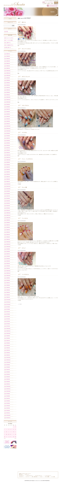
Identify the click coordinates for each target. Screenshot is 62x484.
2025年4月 (8, 87)
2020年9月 (8, 220)
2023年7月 (8, 138)
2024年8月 (8, 106)
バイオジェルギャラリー (29, 475)
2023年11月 (8, 128)
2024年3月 (8, 118)
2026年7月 (8, 53)
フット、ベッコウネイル (27, 158)
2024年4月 (8, 116)
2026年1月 (8, 68)
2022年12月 (8, 155)
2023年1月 (8, 152)
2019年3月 (8, 263)
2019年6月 (8, 256)
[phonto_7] (27, 65)
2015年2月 (8, 381)
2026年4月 (8, 61)
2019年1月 (8, 268)
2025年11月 (8, 73)
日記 (7, 31)
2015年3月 (8, 379)
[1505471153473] (27, 295)
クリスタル (24, 132)
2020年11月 (8, 215)
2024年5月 (8, 114)
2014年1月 (8, 412)
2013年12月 (8, 415)
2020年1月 (8, 239)
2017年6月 (8, 314)
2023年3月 (8, 147)
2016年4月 (8, 347)
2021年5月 (8, 200)
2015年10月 (8, 362)
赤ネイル (24, 22)
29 (13, 436)
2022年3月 (8, 176)
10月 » (15, 438)
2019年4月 (8, 261)
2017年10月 (8, 304)
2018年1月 (8, 297)
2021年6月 (8, 198)
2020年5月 (8, 229)
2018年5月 (8, 287)
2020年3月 (8, 234)
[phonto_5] (27, 149)
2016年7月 (8, 340)
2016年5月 (8, 345)
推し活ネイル (8, 47)
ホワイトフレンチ (26, 76)
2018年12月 (8, 270)
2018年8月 (8, 280)
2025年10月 (8, 75)
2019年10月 (8, 246)
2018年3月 (8, 292)
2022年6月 (8, 169)
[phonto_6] (27, 94)
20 (10, 434)
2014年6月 (8, 400)
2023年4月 (8, 145)
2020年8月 (8, 222)
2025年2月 (8, 92)
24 (4, 436)
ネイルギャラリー (21, 475)
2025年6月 (8, 82)
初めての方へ (21, 474)
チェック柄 (24, 187)
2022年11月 (8, 157)
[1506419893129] (27, 126)
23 (15, 434)
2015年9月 (8, 364)
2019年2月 (8, 265)
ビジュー (24, 247)
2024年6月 (8, 111)
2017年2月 (8, 323)
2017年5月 (8, 316)
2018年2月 (8, 294)
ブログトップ (10, 22)
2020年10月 (8, 217)
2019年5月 (8, 258)
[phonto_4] (27, 264)
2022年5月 (8, 171)
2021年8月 (8, 193)
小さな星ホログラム (9, 45)
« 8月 (4, 438)
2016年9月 (8, 335)
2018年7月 (8, 282)
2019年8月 (8, 251)
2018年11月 (8, 273)
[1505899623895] (26, 208)
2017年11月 (8, 302)
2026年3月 (8, 63)
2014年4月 (8, 405)
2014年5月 (8, 403)
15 (13, 431)
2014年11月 (8, 388)
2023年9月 (8, 133)
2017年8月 (8, 309)
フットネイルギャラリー (48, 475)
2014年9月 (8, 393)
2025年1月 (8, 94)
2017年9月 (8, 306)
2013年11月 (8, 417)
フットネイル (25, 218)
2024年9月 (8, 104)
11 (6, 431)
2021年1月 (8, 210)
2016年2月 (8, 352)
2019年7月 (8, 253)
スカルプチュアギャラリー (38, 475)
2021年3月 (8, 205)
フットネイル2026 (9, 40)
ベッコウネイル (25, 274)
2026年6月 (8, 56)
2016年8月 (8, 338)
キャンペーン (27, 476)
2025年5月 (8, 85)
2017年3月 (8, 321)
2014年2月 (8, 410)
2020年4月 (8, 232)
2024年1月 (8, 123)
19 (8, 434)
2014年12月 (8, 386)
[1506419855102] (44, 126)
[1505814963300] (25, 239)
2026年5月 (8, 58)
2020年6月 (8, 227)
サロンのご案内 (47, 476)
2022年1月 (8, 181)
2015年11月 (8, 359)
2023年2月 (8, 150)
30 (15, 436)
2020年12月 (8, 212)
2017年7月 (8, 311)
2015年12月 (8, 357)
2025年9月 (8, 77)
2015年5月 (8, 374)
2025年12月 (8, 70)
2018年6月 (8, 285)
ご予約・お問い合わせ (34, 476)
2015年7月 (8, 369)
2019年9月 (8, 249)
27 (10, 436)
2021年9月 (8, 191)
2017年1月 (8, 326)
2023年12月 (8, 126)
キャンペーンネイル (26, 48)
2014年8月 (8, 396)
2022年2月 (8, 179)
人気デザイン (8, 42)
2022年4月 (8, 174)
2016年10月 (8, 333)
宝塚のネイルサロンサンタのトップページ (25, 473)
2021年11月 (8, 186)
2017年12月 (8, 299)
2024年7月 (8, 109)
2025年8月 (8, 80)
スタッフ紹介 (53, 476)
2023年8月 (8, 135)
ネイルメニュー (27, 474)
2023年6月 (8, 140)
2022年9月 (8, 162)
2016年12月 (8, 328)
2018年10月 (8, 275)
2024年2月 (8, 121)
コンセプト (41, 476)
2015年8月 (8, 367)
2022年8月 (8, 164)
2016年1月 (8, 355)
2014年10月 (8, 391)
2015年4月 (8, 376)
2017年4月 (8, 318)
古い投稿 (19, 304)
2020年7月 (8, 224)
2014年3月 (8, 408)
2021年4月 (8, 203)
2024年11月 (8, 99)
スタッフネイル (25, 105)
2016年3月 (8, 350)
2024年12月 (8, 97)
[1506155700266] (25, 180)
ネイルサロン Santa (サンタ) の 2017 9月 (51, 0)
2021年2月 (8, 208)
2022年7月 (8, 167)
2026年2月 (8, 65)
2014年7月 (8, 398)
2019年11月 (8, 244)
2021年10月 (8, 188)
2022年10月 (8, 159)
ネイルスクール (21, 476)
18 (6, 434)
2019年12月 (8, 241)
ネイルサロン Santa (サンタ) (14, 4)
